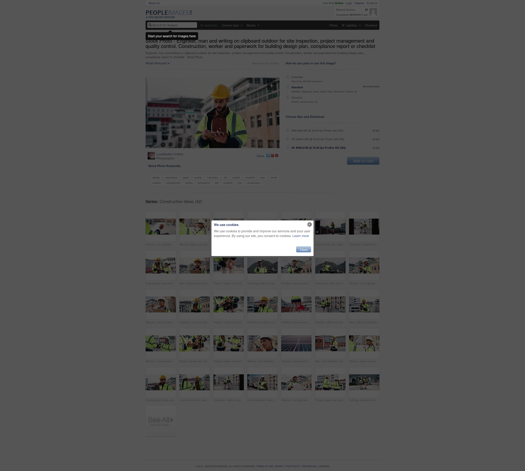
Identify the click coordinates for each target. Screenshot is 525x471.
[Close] (310, 224)
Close (304, 249)
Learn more (300, 235)
